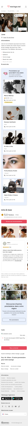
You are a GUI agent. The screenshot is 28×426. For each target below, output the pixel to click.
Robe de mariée (5, 366)
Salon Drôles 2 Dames (11, 195)
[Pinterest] (9, 406)
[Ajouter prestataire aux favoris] (25, 15)
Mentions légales (11, 378)
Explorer (22, 29)
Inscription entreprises (6, 389)
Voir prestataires (14, 320)
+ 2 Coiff (22, 353)
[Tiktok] (19, 406)
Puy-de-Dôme (11, 11)
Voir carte (22, 335)
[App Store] (6, 399)
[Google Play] (17, 399)
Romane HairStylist (10, 122)
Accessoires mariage (16, 366)
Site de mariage (21, 391)
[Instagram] (12, 406)
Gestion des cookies (20, 382)
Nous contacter (14, 348)
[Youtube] (15, 406)
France (6, 414)
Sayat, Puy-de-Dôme (8, 37)
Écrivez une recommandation (14, 221)
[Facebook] (2, 406)
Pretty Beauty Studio (10, 171)
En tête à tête (8, 146)
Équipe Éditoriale (5, 391)
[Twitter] (5, 406)
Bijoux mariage (4, 369)
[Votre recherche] (2, 15)
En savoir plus (5, 64)
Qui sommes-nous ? (18, 389)
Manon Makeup (9, 95)
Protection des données (7, 382)
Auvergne (3, 11)
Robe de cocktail (14, 369)
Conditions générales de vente (8, 380)
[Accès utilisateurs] (26, 7)
